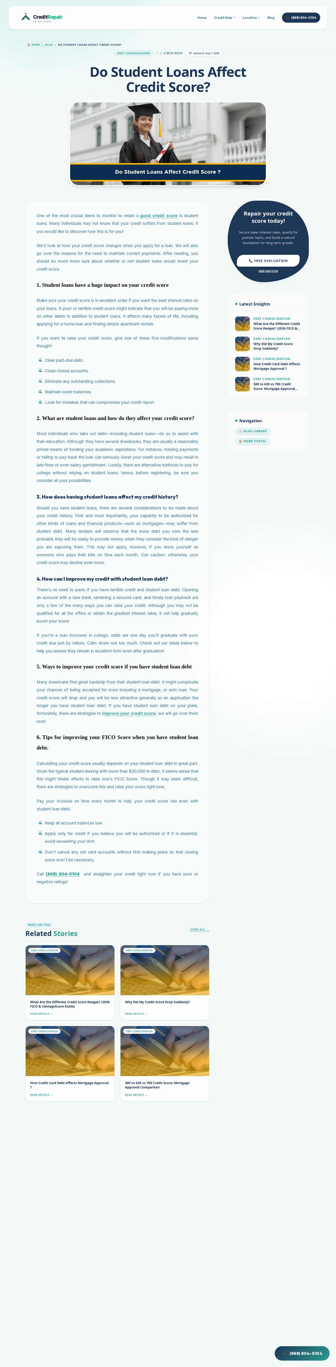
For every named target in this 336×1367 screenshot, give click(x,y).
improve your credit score (128, 713)
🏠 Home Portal (253, 441)
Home (202, 18)
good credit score (159, 215)
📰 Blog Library (253, 431)
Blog (271, 18)
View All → (199, 929)
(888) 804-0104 (300, 18)
